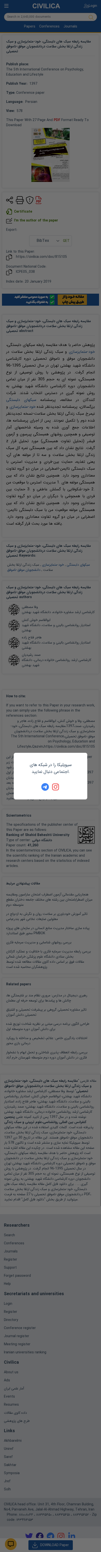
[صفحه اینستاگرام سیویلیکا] (56, 787)
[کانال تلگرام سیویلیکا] (45, 787)
